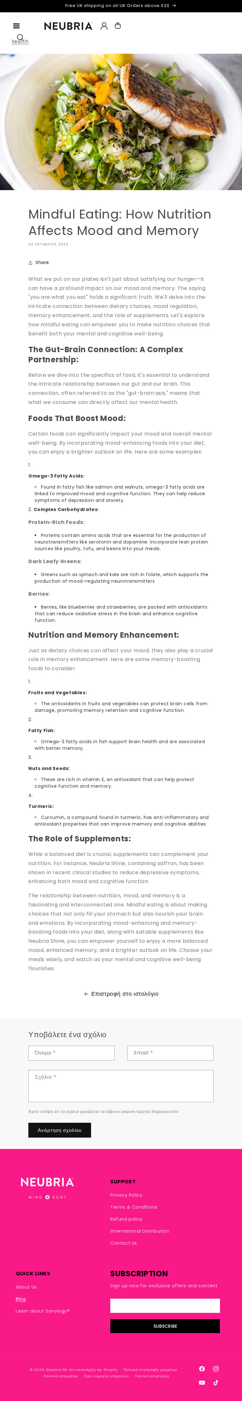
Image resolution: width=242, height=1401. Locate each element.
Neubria (54, 1369)
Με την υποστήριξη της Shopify (90, 1369)
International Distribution (140, 1231)
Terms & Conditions (134, 1207)
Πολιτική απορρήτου (61, 1376)
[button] (16, 26)
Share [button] (42, 262)
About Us (26, 1287)
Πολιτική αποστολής (152, 1376)
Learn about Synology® (43, 1311)
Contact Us (123, 1243)
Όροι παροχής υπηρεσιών (106, 1376)
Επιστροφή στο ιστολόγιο (125, 994)
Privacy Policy (126, 1195)
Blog (21, 1299)
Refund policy (126, 1219)
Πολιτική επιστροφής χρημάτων (150, 1369)
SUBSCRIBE (165, 1326)
